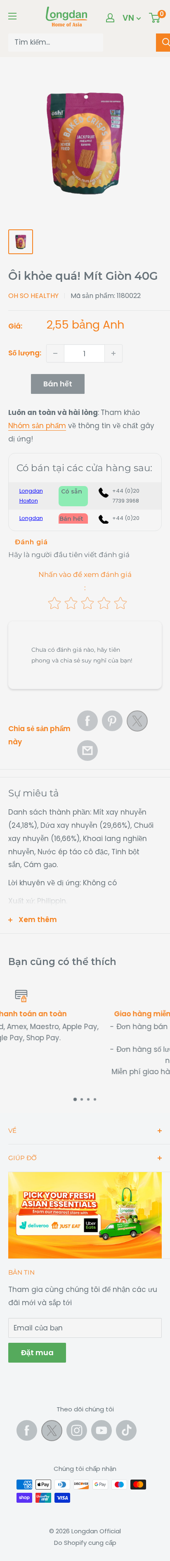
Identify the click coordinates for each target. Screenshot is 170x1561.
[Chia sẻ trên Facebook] (87, 720)
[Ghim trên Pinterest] (112, 720)
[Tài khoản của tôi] (110, 17)
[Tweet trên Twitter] (137, 723)
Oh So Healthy (33, 295)
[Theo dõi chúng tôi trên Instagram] (76, 1430)
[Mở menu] (12, 16)
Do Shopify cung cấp (85, 1542)
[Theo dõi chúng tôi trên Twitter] (51, 1432)
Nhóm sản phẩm (37, 426)
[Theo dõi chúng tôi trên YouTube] (101, 1430)
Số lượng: (24, 353)
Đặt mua (37, 1352)
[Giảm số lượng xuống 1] (55, 353)
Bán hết (57, 384)
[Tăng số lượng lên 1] (113, 353)
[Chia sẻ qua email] (87, 750)
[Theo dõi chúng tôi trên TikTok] (126, 1430)
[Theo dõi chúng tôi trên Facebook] (27, 1430)
